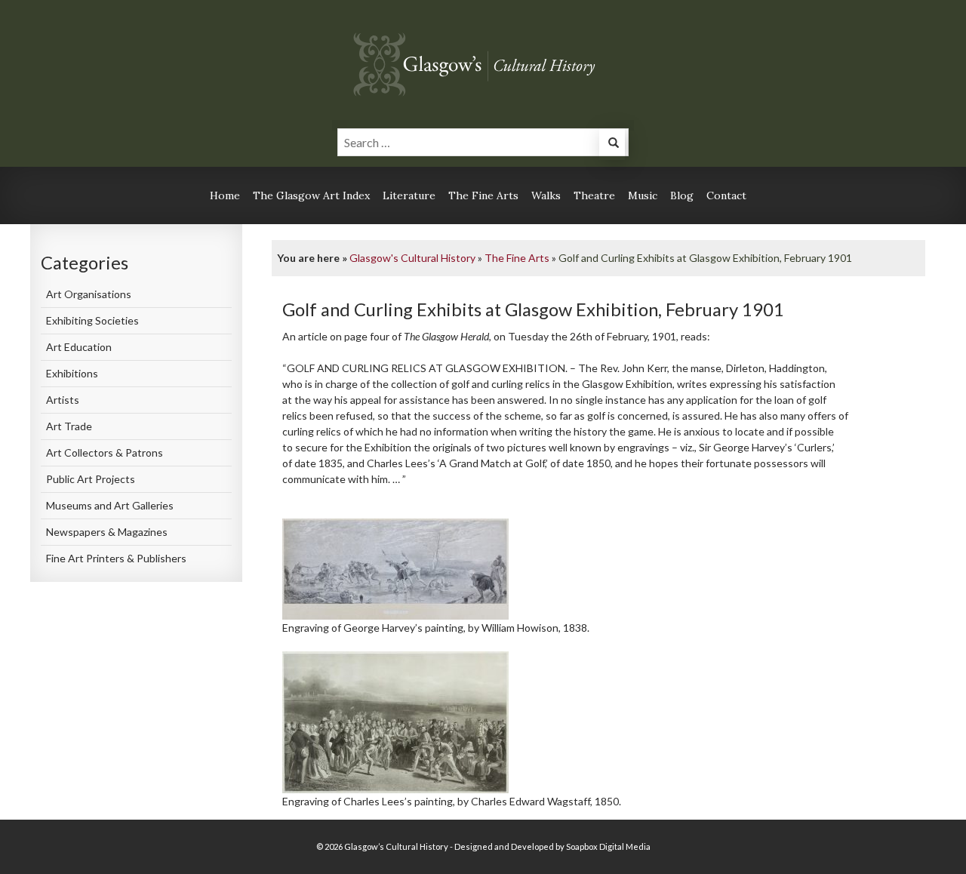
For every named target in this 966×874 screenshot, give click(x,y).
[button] (612, 144)
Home (225, 195)
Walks (546, 195)
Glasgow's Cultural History (412, 257)
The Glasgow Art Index (311, 195)
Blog (682, 195)
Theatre (594, 195)
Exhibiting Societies (92, 320)
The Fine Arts (483, 195)
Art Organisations (88, 294)
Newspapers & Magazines (107, 531)
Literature (409, 195)
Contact (726, 195)
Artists (62, 399)
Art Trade (69, 426)
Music (642, 195)
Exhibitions (72, 373)
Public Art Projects (90, 478)
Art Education (79, 346)
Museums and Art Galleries (110, 505)
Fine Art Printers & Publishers (116, 558)
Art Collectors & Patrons (104, 452)
